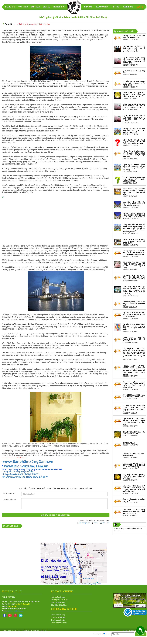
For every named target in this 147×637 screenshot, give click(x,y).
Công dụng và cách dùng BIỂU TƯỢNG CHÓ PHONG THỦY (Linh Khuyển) (134, 465)
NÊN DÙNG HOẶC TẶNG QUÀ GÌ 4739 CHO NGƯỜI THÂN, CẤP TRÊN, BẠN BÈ (134, 141)
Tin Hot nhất (59, 7)
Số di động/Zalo (9, 493)
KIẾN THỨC (128, 7)
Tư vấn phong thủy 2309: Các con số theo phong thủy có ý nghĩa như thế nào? (134, 326)
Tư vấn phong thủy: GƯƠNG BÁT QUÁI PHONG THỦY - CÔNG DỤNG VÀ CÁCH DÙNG (134, 384)
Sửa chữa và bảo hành (58, 605)
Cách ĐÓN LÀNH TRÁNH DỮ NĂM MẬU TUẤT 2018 (134, 433)
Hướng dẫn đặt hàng (58, 597)
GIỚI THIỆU (23, 7)
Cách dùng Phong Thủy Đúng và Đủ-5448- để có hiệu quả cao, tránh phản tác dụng (134, 167)
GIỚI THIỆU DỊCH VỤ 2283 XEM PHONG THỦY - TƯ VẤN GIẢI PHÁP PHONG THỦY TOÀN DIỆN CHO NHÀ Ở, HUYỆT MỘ (134, 290)
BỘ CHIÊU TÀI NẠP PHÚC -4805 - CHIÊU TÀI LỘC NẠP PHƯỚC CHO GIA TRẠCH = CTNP (134, 264)
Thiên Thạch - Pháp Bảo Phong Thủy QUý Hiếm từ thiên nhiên (134, 339)
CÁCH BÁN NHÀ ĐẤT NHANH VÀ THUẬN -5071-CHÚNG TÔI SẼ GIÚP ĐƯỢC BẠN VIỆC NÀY (134, 153)
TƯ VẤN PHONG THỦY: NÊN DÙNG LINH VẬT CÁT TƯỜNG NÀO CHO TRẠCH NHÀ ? (134, 408)
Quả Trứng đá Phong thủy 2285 (134, 71)
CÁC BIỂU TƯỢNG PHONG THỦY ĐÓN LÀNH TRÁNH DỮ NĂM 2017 (134, 476)
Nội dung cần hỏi (9, 499)
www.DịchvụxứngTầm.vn (26, 466)
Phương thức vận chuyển (59, 600)
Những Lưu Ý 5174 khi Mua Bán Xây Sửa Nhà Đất (134, 36)
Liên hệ (139, 7)
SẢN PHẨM (35, 7)
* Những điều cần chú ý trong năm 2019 (17, 472)
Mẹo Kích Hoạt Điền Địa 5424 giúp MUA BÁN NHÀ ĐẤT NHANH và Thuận (134, 203)
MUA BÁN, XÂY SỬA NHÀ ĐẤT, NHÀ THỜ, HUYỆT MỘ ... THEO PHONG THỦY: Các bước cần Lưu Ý (134, 488)
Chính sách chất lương (58, 623)
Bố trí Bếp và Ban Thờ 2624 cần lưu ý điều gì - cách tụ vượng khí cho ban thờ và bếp (134, 191)
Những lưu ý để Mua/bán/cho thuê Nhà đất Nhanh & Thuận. (74, 17)
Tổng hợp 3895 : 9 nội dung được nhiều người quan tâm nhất (134, 303)
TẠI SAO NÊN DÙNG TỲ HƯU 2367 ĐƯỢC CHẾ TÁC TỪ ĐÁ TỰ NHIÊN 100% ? (134, 314)
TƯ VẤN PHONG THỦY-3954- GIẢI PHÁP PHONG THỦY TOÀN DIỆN (134, 83)
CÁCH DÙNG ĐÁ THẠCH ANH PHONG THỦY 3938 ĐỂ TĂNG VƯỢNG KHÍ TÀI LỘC (134, 94)
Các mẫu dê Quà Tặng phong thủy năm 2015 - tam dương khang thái (134, 511)
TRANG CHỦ (10, 7)
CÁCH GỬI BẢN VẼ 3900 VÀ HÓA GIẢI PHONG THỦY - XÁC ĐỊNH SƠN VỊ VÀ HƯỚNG (134, 118)
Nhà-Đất (88, 7)
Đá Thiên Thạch (129, 443)
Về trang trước (84, 523)
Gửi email (105, 523)
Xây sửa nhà (102, 7)
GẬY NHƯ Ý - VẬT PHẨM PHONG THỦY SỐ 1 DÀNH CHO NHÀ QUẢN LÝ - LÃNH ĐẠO (134, 421)
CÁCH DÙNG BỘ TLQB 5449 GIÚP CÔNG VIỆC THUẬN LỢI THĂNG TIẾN (134, 179)
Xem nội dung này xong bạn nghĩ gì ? (134, 500)
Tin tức (115, 7)
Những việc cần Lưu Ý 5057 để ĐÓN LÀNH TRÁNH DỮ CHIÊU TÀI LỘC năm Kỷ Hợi (134, 252)
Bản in (96, 523)
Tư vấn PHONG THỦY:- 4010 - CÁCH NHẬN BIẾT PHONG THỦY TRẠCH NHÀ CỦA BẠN (134, 215)
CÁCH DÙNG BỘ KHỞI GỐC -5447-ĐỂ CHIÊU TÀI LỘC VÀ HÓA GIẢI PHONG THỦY (134, 106)
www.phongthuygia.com (16, 611)
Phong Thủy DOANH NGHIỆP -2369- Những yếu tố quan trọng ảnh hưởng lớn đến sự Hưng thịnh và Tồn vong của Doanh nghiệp (134, 369)
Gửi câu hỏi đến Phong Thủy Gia (55, 515)
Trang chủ (8, 24)
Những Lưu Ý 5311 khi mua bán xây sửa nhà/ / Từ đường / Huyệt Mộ (134, 130)
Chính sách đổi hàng (58, 615)
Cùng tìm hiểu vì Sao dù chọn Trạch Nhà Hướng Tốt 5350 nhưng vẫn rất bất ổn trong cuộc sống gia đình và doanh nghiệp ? (134, 228)
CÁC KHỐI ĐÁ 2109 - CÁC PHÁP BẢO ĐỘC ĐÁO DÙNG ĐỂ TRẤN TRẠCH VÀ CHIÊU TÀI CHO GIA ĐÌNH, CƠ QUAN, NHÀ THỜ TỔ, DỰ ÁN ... (134, 353)
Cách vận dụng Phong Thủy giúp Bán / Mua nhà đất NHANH (32, 469)
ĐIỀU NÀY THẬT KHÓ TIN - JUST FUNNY (134, 454)
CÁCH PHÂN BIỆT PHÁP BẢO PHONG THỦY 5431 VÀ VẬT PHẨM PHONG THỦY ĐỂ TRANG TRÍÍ (134, 60)
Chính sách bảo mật (58, 620)
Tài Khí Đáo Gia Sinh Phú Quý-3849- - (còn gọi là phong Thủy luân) (134, 48)
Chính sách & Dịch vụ (30, 631)
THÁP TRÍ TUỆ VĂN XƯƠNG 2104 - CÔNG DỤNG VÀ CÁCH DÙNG (134, 241)
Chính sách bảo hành (58, 617)
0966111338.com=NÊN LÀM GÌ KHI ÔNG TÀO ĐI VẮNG (134, 396)
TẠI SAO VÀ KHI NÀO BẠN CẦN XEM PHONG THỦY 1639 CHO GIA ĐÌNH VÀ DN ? (134, 277)
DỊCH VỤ (46, 7)
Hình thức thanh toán (58, 602)
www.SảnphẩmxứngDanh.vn (28, 461)
